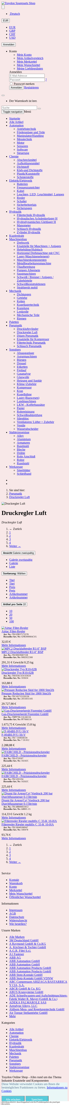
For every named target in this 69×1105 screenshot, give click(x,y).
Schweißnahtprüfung (29, 415)
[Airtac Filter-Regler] (15, 628)
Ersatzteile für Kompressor (33, 339)
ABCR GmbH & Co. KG (25, 988)
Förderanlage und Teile (31, 132)
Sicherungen (24, 208)
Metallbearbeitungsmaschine (34, 263)
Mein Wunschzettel (20, 893)
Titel (12, 580)
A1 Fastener (16, 954)
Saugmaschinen (26, 273)
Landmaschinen (26, 401)
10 (14, 604)
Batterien (22, 184)
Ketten (21, 301)
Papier (21, 408)
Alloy (20, 435)
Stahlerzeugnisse (19, 432)
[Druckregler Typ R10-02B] (19, 669)
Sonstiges (15, 349)
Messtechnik (24, 139)
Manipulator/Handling (30, 135)
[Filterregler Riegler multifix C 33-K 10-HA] (29, 821)
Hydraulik (15, 211)
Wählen (14, 573)
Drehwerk (23, 242)
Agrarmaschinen (27, 356)
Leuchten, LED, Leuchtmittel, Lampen (40, 194)
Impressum (15, 910)
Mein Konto (24, 54)
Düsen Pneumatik (27, 335)
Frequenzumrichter (28, 187)
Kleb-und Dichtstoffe (30, 170)
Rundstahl (23, 463)
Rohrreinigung (25, 411)
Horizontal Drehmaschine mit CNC (38, 253)
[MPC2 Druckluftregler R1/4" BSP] (24, 648)
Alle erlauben (13, 1099)
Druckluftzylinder (27, 328)
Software (22, 149)
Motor (20, 142)
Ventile (21, 425)
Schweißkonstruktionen (31, 284)
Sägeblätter (23, 470)
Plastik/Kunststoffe (28, 173)
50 (10, 618)
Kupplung (23, 308)
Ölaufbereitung (26, 266)
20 (10, 614)
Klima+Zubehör (26, 384)
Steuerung (23, 153)
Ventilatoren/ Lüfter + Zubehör (35, 422)
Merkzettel (15, 890)
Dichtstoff (23, 166)
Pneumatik (15, 325)
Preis (12, 587)
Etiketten (22, 366)
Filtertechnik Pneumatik (31, 342)
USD (12, 37)
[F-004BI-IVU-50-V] (15, 731)
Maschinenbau (18, 239)
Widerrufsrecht (18, 920)
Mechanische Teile (28, 315)
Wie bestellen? (18, 923)
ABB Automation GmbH (24, 961)
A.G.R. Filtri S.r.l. (20, 950)
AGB (12, 913)
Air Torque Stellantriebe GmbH (28, 1012)
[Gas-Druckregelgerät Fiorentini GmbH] (27, 710)
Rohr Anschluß (26, 456)
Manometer (24, 225)
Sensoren (22, 146)
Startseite (14, 118)
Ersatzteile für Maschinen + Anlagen (39, 246)
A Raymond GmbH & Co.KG (27, 943)
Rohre (20, 460)
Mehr (12, 1016)
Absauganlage (25, 353)
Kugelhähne (24, 394)
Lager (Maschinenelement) (33, 256)
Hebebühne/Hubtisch (30, 249)
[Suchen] (39, 108)
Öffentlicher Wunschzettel (25, 897)
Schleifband (24, 473)
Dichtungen (24, 294)
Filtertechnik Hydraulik (31, 215)
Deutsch (14, 13)
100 (11, 621)
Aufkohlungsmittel (28, 163)
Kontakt (14, 879)
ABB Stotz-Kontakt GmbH (26, 974)
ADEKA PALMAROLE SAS (27, 1002)
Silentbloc (23, 418)
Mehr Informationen (14, 645)
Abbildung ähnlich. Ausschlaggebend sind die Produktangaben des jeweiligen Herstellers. (31, 1103)
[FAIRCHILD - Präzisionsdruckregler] (26, 752)
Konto (13, 886)
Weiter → (15, 546)
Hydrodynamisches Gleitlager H (36, 222)
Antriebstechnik (26, 128)
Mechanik (15, 291)
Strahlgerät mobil (27, 287)
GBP (12, 30)
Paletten (14, 322)
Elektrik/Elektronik (20, 180)
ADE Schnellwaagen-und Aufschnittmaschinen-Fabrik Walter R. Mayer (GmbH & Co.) (38, 997)
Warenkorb (16, 883)
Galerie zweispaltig (18, 553)
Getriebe (22, 297)
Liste (12, 566)
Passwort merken (23, 83)
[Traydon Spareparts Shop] (18, 3)
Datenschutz (16, 917)
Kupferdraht (16, 235)
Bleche (21, 449)
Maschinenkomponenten (32, 259)
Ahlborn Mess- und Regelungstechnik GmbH (36, 1009)
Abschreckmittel (27, 159)
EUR (5, 20)
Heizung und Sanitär (29, 380)
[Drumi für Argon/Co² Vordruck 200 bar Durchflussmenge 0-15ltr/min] (34, 796)
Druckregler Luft (27, 332)
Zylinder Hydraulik (28, 232)
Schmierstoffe (25, 177)
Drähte (21, 453)
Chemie (14, 156)
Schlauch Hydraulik (29, 228)
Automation (16, 125)
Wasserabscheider (27, 428)
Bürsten (21, 360)
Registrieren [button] (31, 87)
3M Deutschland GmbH (24, 940)
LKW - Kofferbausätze (31, 404)
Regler (21, 197)
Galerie (13, 563)
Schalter (22, 201)
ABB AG (15, 957)
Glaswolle (23, 377)
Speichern (37, 1099)
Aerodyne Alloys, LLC (23, 1005)
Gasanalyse (24, 373)
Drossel (21, 363)
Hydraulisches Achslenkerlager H (37, 218)
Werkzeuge (16, 466)
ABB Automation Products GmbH (30, 968)
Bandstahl (23, 446)
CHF (12, 34)
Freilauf (21, 370)
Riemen (21, 318)
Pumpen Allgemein (28, 270)
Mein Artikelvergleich (30, 58)
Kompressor (24, 387)
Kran (20, 391)
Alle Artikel (16, 122)
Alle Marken (17, 937)
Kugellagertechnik (28, 304)
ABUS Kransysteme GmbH (26, 992)
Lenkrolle (23, 311)
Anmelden (8, 44)
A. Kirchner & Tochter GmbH (27, 947)
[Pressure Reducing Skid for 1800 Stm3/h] (28, 690)
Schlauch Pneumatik (29, 346)
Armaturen (23, 442)
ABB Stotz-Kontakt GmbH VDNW (31, 978)
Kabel (20, 191)
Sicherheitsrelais (26, 204)
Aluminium (24, 439)
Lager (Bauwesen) (28, 397)
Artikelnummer (18, 594)
